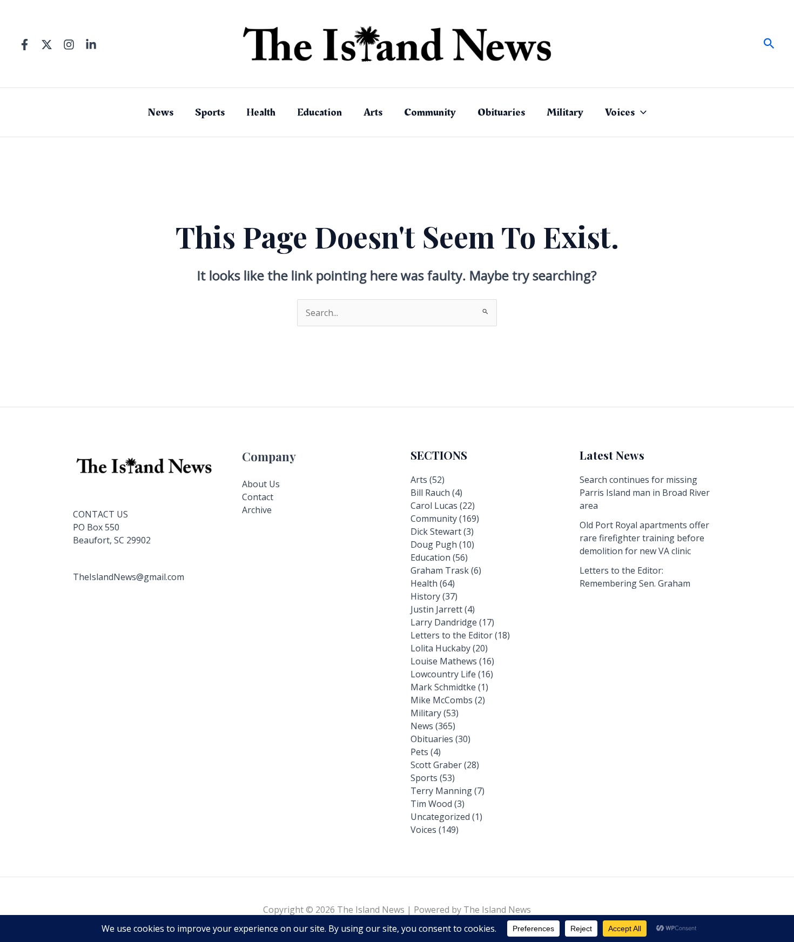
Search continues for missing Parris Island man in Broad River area (645, 493)
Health (260, 112)
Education (319, 112)
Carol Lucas (434, 506)
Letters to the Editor (452, 635)
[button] (769, 44)
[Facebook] (24, 44)
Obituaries (501, 112)
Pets (419, 752)
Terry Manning (441, 791)
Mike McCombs (442, 700)
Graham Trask (440, 570)
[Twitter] (46, 44)
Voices (620, 112)
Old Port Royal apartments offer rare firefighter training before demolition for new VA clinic (644, 538)
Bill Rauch (430, 493)
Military (565, 112)
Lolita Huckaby (440, 648)
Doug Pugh (434, 544)
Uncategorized (440, 817)
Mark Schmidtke (443, 687)
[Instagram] (69, 44)
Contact (257, 497)
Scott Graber (436, 765)
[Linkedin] (91, 44)
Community (430, 112)
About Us (261, 484)
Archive (257, 510)
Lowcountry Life (443, 674)
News (160, 112)
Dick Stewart (436, 531)
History (425, 596)
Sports (210, 112)
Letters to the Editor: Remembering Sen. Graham (635, 576)
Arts (373, 112)
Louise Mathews (444, 661)
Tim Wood (431, 804)
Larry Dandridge (444, 622)
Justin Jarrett (436, 609)
